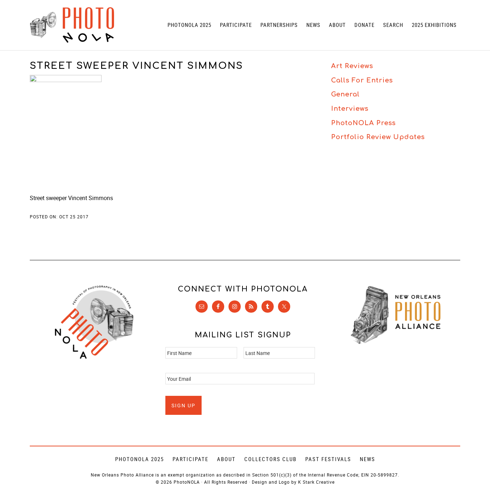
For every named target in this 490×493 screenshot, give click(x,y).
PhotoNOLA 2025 (139, 459)
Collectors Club (270, 459)
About (226, 459)
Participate (190, 459)
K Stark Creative (316, 482)
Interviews (349, 108)
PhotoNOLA (72, 25)
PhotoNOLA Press (363, 123)
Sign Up (183, 405)
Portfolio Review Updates (378, 137)
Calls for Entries (362, 80)
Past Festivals (328, 459)
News (367, 459)
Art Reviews (352, 66)
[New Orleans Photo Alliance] (395, 342)
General (345, 94)
